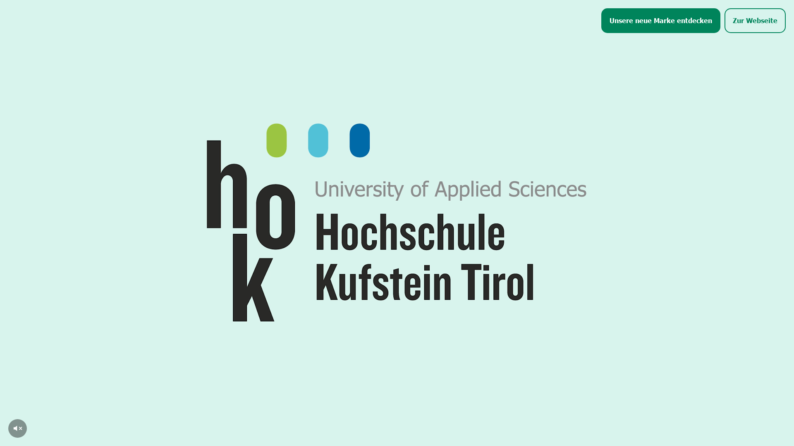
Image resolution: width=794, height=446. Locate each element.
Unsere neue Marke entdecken (661, 20)
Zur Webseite (755, 20)
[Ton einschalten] (17, 428)
